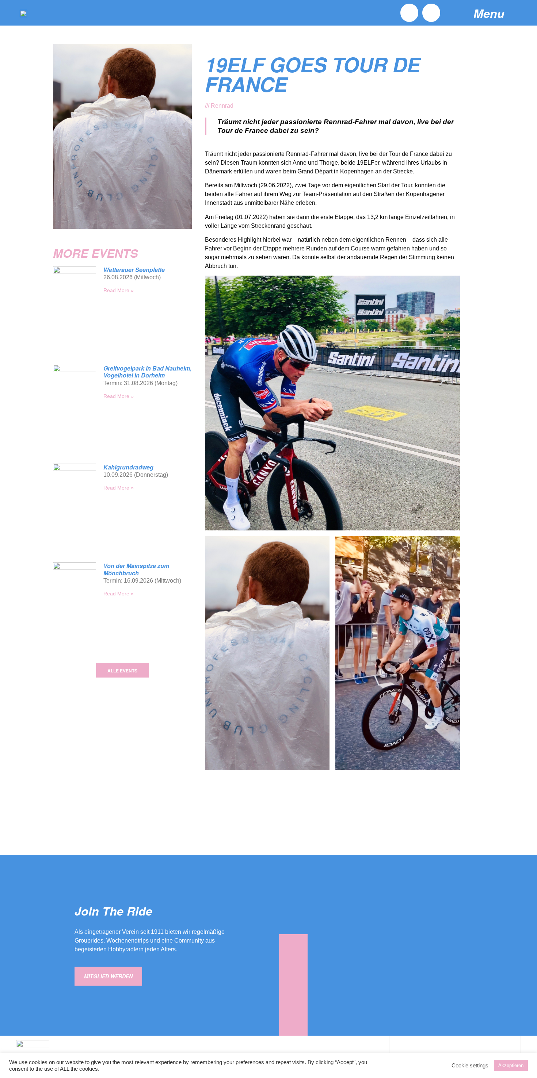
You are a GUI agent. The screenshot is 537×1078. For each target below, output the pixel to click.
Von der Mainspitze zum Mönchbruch (136, 569)
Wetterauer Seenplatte (134, 269)
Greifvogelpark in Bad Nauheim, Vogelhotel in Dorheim (147, 371)
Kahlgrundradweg (128, 467)
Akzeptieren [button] (510, 1065)
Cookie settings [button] (470, 1066)
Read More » (118, 290)
